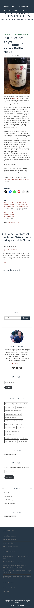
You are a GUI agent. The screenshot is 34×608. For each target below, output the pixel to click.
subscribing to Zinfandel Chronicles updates (16, 179)
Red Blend (9, 434)
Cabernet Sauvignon (13, 410)
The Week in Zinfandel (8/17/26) (12, 562)
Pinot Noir (22, 428)
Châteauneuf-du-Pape (20, 34)
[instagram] (20, 368)
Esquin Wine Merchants (10, 546)
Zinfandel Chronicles (17, 14)
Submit (8, 387)
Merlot (19, 424)
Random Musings (9, 6)
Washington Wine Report (10, 588)
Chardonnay (10, 417)
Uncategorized (10, 441)
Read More (17, 364)
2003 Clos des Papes (14, 222)
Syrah (24, 438)
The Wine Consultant (9, 539)
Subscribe (9, 477)
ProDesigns (20, 605)
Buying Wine (23, 6)
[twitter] (13, 368)
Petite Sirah (10, 428)
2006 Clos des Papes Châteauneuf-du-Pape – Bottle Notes (10, 214)
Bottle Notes (15, 2)
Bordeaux (9, 404)
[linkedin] (17, 368)
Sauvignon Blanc (11, 438)
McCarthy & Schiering (9, 536)
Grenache (9, 424)
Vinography (6, 591)
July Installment (16, 98)
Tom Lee (7, 55)
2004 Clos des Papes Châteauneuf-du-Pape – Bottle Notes (10, 204)
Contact (24, 10)
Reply (4, 262)
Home (5, 2)
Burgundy (9, 407)
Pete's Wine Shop (8, 543)
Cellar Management (10, 10)
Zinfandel (23, 441)
